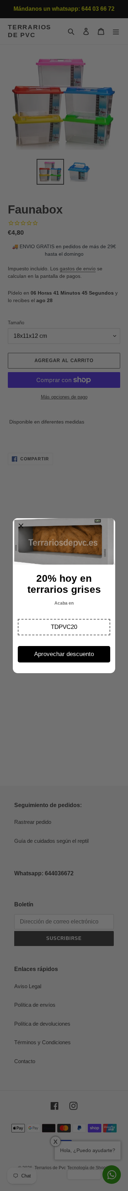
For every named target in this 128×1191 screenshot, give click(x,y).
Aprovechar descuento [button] (64, 654)
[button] (64, 627)
